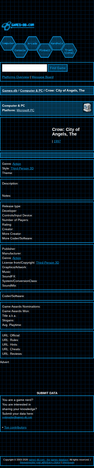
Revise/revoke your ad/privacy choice (40, 462)
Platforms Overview (15, 77)
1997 (57, 141)
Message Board (43, 77)
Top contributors (15, 427)
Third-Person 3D (22, 168)
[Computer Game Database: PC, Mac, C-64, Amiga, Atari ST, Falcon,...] (7, 38)
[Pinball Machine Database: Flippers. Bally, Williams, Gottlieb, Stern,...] (44, 38)
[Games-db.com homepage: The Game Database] (17, 34)
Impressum (68, 462)
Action (16, 258)
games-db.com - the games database (48, 459)
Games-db (9, 90)
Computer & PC (31, 90)
